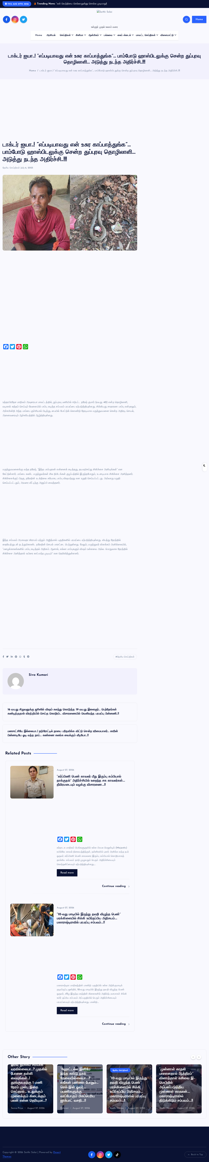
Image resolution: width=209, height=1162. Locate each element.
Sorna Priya (17, 1108)
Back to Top (197, 1155)
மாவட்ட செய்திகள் (145, 35)
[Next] (198, 1057)
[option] (30, 1088)
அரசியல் (51, 35)
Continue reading (114, 886)
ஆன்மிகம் (93, 35)
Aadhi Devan (117, 1108)
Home (199, 19)
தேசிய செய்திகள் (11, 168)
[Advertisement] (104, 110)
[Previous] (193, 1057)
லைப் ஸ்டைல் (124, 35)
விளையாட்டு (167, 35)
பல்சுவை (108, 35)
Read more (67, 872)
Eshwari (64, 1108)
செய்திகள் (65, 35)
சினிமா (79, 35)
